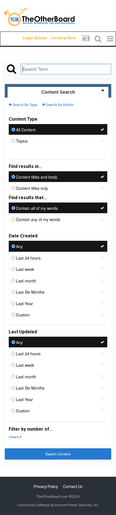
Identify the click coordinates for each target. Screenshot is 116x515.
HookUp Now (57, 38)
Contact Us (72, 486)
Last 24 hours (28, 257)
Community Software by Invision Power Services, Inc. (58, 505)
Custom (23, 315)
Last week (25, 269)
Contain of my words (37, 208)
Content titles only (32, 188)
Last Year (24, 303)
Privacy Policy (46, 486)
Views (14, 437)
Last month (26, 280)
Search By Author (59, 105)
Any (19, 246)
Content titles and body (36, 176)
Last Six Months (30, 292)
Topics (22, 141)
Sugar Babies (28, 38)
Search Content (58, 453)
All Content (25, 129)
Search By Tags (24, 105)
